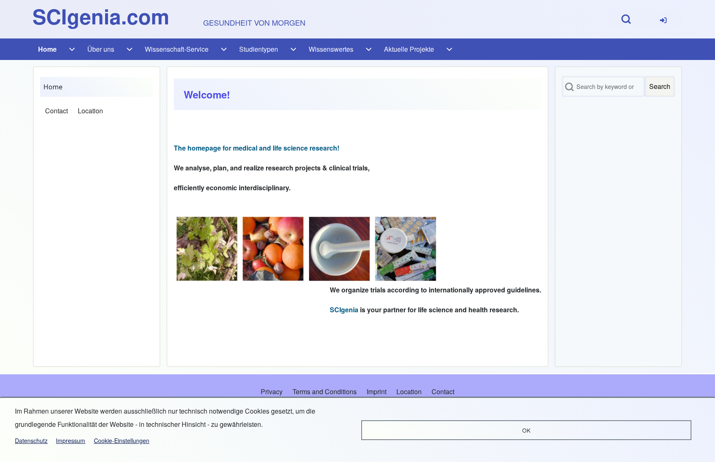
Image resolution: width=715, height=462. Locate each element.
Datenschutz (31, 440)
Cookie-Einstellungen (121, 440)
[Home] (100, 19)
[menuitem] (663, 19)
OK (526, 430)
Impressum (70, 440)
